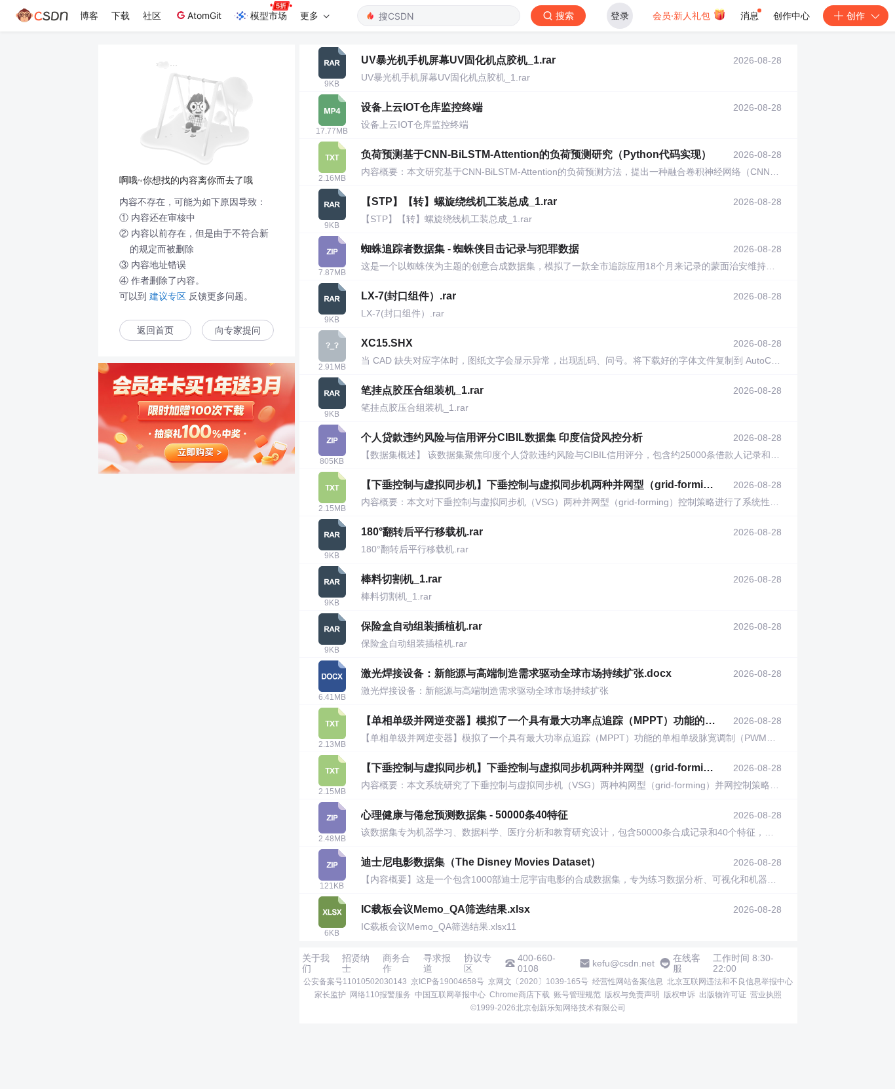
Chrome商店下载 (519, 994)
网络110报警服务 (380, 994)
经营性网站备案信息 (627, 981)
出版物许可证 (722, 994)
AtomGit (204, 15)
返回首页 (155, 330)
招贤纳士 (356, 963)
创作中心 (791, 15)
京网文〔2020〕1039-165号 (538, 981)
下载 (120, 15)
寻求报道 (437, 963)
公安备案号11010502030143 (355, 981)
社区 (152, 15)
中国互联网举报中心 (450, 994)
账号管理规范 (577, 994)
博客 (89, 15)
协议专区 (477, 963)
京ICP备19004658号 (447, 981)
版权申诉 (679, 994)
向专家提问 (238, 330)
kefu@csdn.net (623, 963)
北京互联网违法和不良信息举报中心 (730, 981)
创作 (856, 15)
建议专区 (168, 296)
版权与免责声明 (632, 994)
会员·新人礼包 (683, 15)
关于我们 (316, 963)
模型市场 (268, 15)
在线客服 (686, 963)
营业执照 (766, 994)
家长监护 (330, 994)
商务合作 (396, 963)
